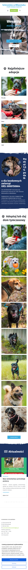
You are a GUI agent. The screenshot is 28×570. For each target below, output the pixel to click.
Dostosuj (14, 563)
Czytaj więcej (6, 492)
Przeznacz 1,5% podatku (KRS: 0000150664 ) (14, 34)
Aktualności (5, 476)
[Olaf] (13, 133)
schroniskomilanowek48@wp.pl (10, 528)
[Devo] (13, 109)
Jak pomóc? (14, 10)
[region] (14, 556)
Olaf (2, 145)
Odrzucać (14, 567)
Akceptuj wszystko (14, 559)
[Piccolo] (13, 86)
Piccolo (3, 98)
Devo (2, 121)
